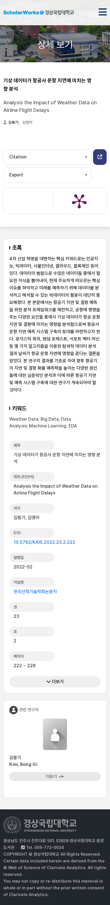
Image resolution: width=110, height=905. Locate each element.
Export (16, 175)
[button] (100, 157)
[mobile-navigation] (103, 11)
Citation (18, 157)
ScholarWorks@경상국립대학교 (38, 13)
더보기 (57, 681)
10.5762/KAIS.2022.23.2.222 (44, 542)
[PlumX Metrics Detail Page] (79, 201)
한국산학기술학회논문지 (35, 591)
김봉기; (14, 122)
